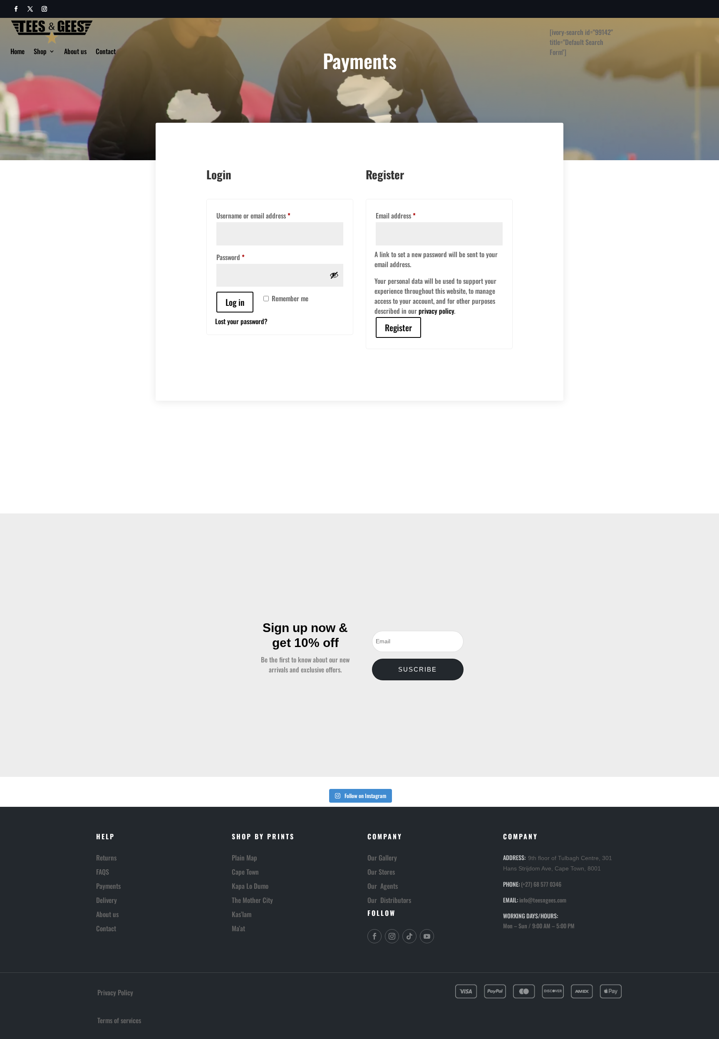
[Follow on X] (30, 9)
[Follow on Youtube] (427, 936)
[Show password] (334, 275)
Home (17, 52)
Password (242, 257)
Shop (40, 52)
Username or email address (265, 215)
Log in (235, 302)
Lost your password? (241, 321)
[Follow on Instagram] (44, 9)
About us (75, 52)
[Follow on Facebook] (15, 9)
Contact (106, 52)
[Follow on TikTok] (409, 936)
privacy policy (436, 311)
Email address (407, 215)
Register (398, 327)
